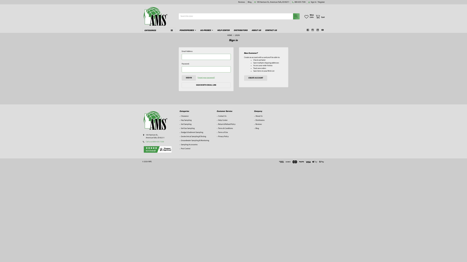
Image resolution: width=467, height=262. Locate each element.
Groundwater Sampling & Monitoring (195, 141)
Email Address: (187, 51)
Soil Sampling (186, 124)
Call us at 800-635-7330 (155, 142)
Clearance (185, 116)
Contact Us (271, 30)
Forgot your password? (206, 78)
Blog (249, 2)
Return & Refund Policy (226, 124)
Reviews (241, 2)
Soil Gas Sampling (188, 128)
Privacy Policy (223, 137)
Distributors (241, 30)
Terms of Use (223, 132)
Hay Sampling (186, 120)
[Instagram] (313, 30)
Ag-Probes (205, 30)
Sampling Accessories (189, 145)
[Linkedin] (318, 30)
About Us (256, 30)
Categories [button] (150, 30)
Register (321, 2)
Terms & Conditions (225, 128)
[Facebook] (308, 30)
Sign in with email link (206, 85)
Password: (185, 64)
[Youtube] (323, 30)
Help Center (223, 30)
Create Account (255, 78)
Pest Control (185, 149)
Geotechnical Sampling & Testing (193, 137)
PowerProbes (187, 30)
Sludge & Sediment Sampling (192, 132)
